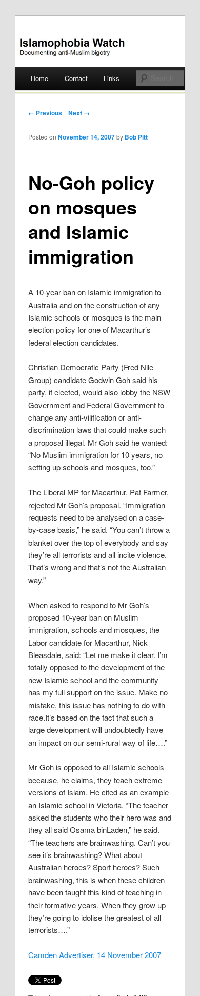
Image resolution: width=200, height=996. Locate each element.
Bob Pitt (136, 137)
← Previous (45, 112)
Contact (76, 78)
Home (39, 78)
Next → (79, 112)
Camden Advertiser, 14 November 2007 (94, 954)
